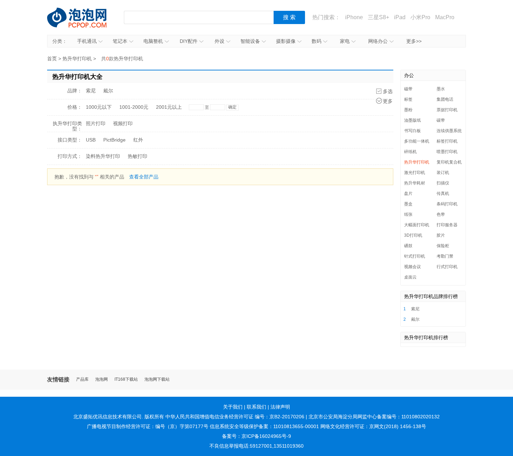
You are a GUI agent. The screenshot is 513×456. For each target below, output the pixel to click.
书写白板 (412, 130)
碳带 (441, 120)
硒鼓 (408, 245)
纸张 (408, 214)
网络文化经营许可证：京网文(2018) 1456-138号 (373, 426)
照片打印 (95, 123)
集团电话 (445, 99)
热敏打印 (137, 156)
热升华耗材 (414, 183)
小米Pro (420, 17)
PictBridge (114, 140)
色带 (441, 214)
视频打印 (123, 123)
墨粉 (408, 109)
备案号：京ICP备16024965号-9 (256, 436)
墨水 (441, 88)
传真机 (443, 193)
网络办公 (378, 41)
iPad (400, 17)
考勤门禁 (445, 256)
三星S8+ (378, 17)
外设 (219, 41)
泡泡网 (101, 379)
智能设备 (250, 41)
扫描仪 (443, 183)
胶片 (441, 235)
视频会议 (412, 266)
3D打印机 (413, 235)
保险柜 (443, 245)
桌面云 (410, 277)
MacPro (444, 17)
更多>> (414, 41)
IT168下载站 (126, 379)
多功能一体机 (416, 141)
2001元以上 (169, 107)
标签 (408, 99)
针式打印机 (414, 256)
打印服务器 (447, 224)
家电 (345, 41)
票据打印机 (447, 109)
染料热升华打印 (103, 156)
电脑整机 (153, 41)
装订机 (443, 172)
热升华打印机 (77, 58)
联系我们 (256, 407)
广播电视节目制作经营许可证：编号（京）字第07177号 (147, 426)
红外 (138, 140)
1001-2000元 (133, 107)
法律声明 (280, 407)
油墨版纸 (412, 120)
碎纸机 (410, 151)
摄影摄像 (286, 41)
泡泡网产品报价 (83, 17)
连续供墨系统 (449, 130)
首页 (52, 58)
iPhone (354, 17)
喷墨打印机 (447, 151)
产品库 (82, 379)
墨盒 (408, 204)
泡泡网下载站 (157, 379)
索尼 (91, 90)
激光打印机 (414, 172)
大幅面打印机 (416, 224)
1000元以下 (99, 107)
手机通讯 (87, 41)
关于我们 (233, 407)
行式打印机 (447, 266)
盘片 (408, 193)
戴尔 (108, 90)
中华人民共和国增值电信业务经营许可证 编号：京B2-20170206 (234, 416)
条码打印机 (447, 204)
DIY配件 (189, 41)
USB (91, 140)
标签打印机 (447, 141)
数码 (316, 41)
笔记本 (120, 41)
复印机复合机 (449, 162)
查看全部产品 (143, 177)
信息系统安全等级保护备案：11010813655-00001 (264, 426)
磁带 (408, 88)
